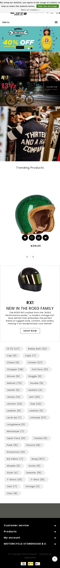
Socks (34, 465)
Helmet (14, 383)
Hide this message (47, 6)
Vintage (33, 486)
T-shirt (38, 479)
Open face (16, 438)
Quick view (40, 238)
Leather (36, 410)
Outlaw (40, 438)
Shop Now (30, 330)
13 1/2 (13, 348)
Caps (30, 355)
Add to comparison (33, 238)
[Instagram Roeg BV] (32, 511)
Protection (16, 452)
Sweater (34, 472)
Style (12, 472)
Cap (12, 355)
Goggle (35, 376)
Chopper (15, 369)
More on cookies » (30, 10)
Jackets (35, 390)
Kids (36, 403)
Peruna (33, 445)
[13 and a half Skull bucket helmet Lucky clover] (30, 215)
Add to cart (20, 238)
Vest (12, 486)
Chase (13, 362)
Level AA (14, 417)
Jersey (13, 396)
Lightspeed (30, 557)
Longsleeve (16, 424)
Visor (12, 493)
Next (56, 39)
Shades (13, 465)
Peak (12, 445)
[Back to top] (55, 559)
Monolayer (15, 431)
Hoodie (36, 383)
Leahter (14, 410)
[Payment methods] (23, 563)
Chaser (35, 362)
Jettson (14, 403)
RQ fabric (15, 458)
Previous (3, 39)
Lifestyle (38, 417)
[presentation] (27, 256)
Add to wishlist (27, 238)
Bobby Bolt (37, 348)
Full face (40, 369)
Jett (34, 396)
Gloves (13, 376)
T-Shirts (14, 479)
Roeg (38, 458)
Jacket (13, 390)
